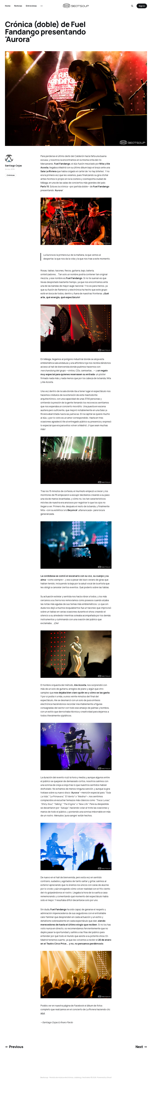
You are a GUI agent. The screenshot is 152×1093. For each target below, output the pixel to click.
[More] (41, 6)
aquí (42, 1013)
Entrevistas (31, 6)
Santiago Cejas (13, 165)
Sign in (142, 6)
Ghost (109, 1077)
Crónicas (11, 175)
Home (7, 6)
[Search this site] (132, 6)
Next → (141, 1046)
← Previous (14, 1046)
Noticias (18, 6)
